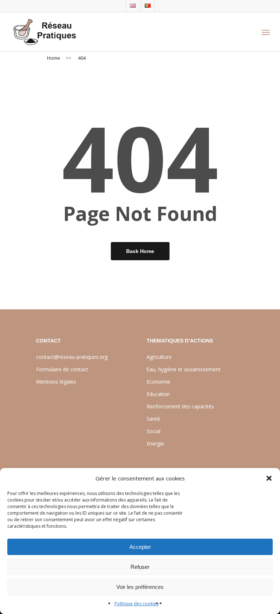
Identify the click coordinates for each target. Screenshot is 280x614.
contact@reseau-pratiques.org (72, 356)
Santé (153, 418)
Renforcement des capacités (180, 406)
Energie (155, 443)
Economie (158, 381)
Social (153, 431)
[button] (269, 478)
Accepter (140, 547)
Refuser (140, 567)
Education (158, 394)
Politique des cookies (136, 604)
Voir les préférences (140, 587)
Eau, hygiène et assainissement (184, 369)
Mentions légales (56, 381)
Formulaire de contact (62, 369)
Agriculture (159, 356)
